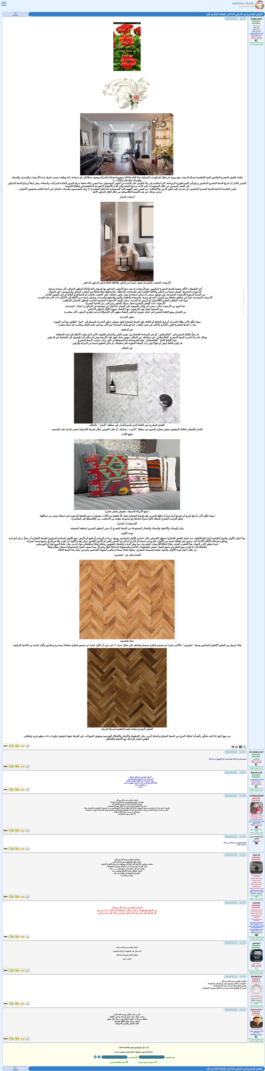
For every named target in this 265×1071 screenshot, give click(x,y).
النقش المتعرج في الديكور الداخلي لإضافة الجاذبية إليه (234, 14)
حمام (123, 429)
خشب (98, 294)
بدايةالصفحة (15, 1068)
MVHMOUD (256, 976)
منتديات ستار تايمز (243, 3)
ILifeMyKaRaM (256, 796)
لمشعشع (256, 943)
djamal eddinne (256, 1009)
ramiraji (256, 903)
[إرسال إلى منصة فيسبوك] (240, 747)
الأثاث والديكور (246, 6)
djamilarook (256, 772)
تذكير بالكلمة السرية (119, 1062)
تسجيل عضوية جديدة (147, 1062)
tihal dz (256, 855)
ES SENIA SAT (256, 752)
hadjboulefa (256, 19)
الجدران (174, 321)
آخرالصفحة (15, 14)
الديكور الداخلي (96, 309)
